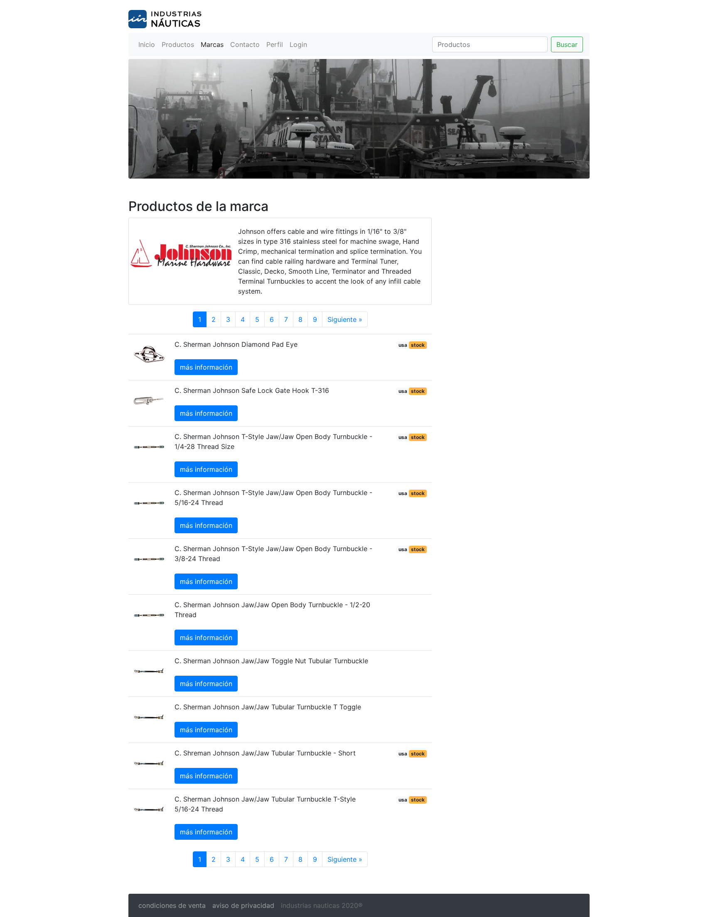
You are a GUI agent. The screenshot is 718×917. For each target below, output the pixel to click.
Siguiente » (344, 319)
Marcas (212, 44)
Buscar (567, 44)
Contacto (245, 44)
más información (206, 367)
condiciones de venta (172, 905)
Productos (178, 44)
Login (298, 44)
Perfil (274, 44)
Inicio (146, 44)
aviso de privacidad (243, 905)
